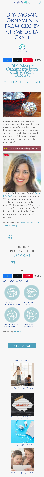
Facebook (24, 222)
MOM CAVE (22, 255)
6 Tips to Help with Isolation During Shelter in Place (22, 389)
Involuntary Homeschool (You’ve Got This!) (22, 417)
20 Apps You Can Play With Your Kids (22, 472)
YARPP (17, 331)
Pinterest (35, 222)
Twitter (6, 225)
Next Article (22, 345)
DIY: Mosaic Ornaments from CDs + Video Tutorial (22, 71)
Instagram (15, 225)
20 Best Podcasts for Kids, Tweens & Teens (22, 445)
